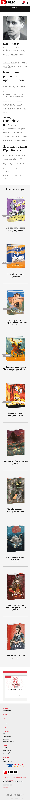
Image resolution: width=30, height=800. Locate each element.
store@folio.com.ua (9, 780)
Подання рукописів (7, 750)
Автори (14, 9)
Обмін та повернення (8, 736)
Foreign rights (6, 753)
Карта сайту (5, 787)
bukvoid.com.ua (21, 695)
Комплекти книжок (7, 710)
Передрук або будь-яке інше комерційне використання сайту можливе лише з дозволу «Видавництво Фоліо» (15, 795)
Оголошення (6, 748)
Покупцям (6, 731)
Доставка (5, 734)
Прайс (4, 738)
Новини (5, 723)
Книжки (5, 708)
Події (4, 727)
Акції (4, 719)
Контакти (6, 757)
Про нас (5, 745)
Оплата (4, 733)
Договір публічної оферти (9, 741)
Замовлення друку (7, 752)
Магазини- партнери (7, 761)
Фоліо (9, 9)
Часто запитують (7, 739)
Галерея (5, 747)
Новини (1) (6, 672)
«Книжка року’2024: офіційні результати (15, 690)
